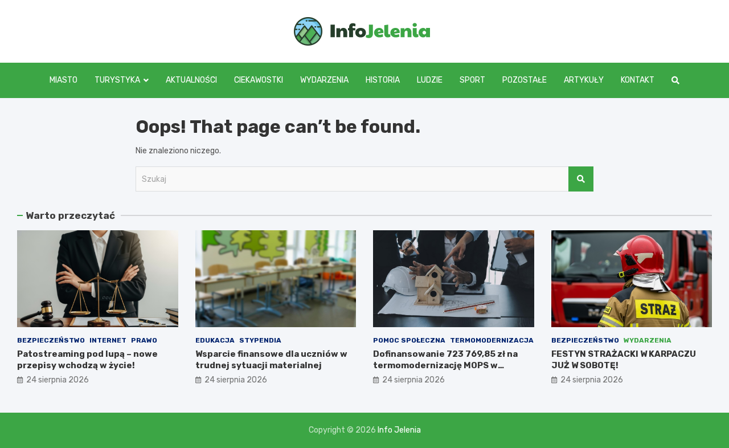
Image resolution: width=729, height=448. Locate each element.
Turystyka (117, 80)
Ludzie (430, 80)
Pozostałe (524, 80)
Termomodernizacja (492, 340)
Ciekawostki (258, 80)
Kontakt (637, 80)
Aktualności (191, 80)
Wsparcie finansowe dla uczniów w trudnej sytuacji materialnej (271, 359)
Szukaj (580, 179)
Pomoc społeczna (409, 340)
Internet (107, 340)
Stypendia (260, 340)
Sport (472, 80)
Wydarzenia (324, 80)
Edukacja (215, 340)
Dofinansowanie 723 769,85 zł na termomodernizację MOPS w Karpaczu (445, 365)
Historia (383, 80)
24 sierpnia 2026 (57, 380)
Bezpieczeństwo (51, 340)
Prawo (144, 340)
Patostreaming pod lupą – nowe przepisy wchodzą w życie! (87, 359)
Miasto (63, 80)
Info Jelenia (399, 430)
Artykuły (584, 80)
